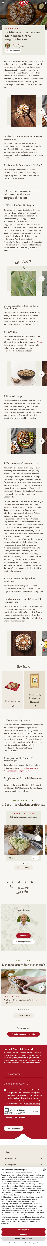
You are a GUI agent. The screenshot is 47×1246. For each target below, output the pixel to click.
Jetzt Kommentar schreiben (25, 1034)
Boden (39, 342)
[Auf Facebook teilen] (13, 882)
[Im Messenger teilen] (32, 882)
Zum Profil (23, 936)
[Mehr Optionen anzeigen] (39, 882)
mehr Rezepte (23, 868)
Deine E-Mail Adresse (16, 1083)
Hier (41, 618)
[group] (23, 987)
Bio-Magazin (10, 1165)
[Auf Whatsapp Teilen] (26, 882)
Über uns (8, 1152)
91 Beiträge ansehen (24, 942)
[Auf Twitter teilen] (19, 882)
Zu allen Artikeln (23, 1016)
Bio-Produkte (10, 1158)
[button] (42, 111)
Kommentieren (14, 51)
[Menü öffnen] (3, 3)
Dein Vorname (12, 1074)
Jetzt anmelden (13, 1128)
